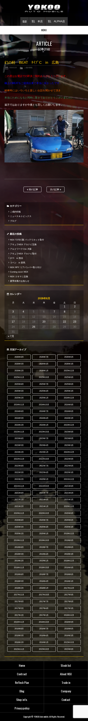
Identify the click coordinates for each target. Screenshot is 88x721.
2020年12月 (69, 506)
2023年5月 (19, 445)
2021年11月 (19, 486)
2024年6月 (68, 411)
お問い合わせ (24, 21)
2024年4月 (43, 418)
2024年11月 (19, 405)
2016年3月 (68, 635)
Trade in (66, 682)
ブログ (13, 221)
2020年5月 (19, 527)
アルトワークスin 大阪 (21, 249)
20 (44, 321)
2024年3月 (68, 418)
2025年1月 (43, 398)
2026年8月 (19, 357)
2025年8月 (19, 384)
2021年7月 (43, 493)
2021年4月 (43, 499)
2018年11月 (19, 567)
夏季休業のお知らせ (19, 281)
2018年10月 (44, 567)
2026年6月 (68, 357)
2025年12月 (69, 371)
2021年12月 (69, 479)
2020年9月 (68, 513)
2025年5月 (19, 391)
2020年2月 (19, 533)
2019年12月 (69, 533)
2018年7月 (43, 574)
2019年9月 (68, 540)
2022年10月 (44, 459)
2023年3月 (68, 445)
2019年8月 (19, 547)
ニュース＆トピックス (20, 216)
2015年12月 (69, 642)
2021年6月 (68, 493)
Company (66, 691)
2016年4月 (43, 635)
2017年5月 (19, 608)
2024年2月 (19, 425)
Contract (22, 674)
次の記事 (55, 189)
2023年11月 (19, 432)
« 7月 (11, 336)
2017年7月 (43, 601)
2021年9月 (68, 486)
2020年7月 (43, 520)
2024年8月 (19, 411)
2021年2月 (19, 506)
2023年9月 (68, 432)
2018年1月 (43, 588)
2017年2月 (19, 615)
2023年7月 (43, 438)
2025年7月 (43, 384)
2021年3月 (68, 499)
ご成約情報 (28, 67)
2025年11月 (19, 377)
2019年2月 (19, 561)
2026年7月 (43, 357)
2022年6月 (68, 466)
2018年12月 (69, 561)
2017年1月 (43, 615)
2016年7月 (43, 629)
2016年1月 (43, 642)
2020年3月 (68, 527)
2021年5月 (19, 499)
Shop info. (22, 699)
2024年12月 (69, 398)
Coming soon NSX (19, 272)
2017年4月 (43, 608)
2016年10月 (44, 622)
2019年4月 (43, 554)
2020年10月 (44, 513)
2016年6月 (68, 629)
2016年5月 (19, 635)
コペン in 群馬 (17, 262)
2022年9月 (68, 459)
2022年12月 (69, 452)
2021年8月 (19, 493)
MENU (44, 30)
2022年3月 (68, 472)
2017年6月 (68, 601)
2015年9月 (68, 649)
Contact (66, 699)
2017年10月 (44, 595)
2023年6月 (68, 438)
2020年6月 (68, 520)
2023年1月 (43, 452)
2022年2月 (19, 479)
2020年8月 (19, 520)
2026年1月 (43, 371)
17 (13, 321)
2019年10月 (44, 540)
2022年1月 (43, 479)
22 (64, 321)
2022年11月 (19, 459)
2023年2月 (19, 452)
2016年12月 (69, 615)
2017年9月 (68, 595)
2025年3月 (68, 391)
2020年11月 (19, 513)
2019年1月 (43, 561)
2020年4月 (43, 527)
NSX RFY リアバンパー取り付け (25, 267)
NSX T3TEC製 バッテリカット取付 (27, 240)
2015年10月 (44, 649)
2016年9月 (68, 622)
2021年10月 (44, 486)
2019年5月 (19, 554)
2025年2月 (19, 398)
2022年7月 (43, 466)
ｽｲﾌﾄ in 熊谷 (16, 258)
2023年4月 (43, 445)
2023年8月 (19, 438)
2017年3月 (68, 608)
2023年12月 (69, 425)
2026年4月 (43, 364)
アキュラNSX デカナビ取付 (23, 253)
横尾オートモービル (44, 8)
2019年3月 (68, 554)
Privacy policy (22, 708)
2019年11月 (19, 540)
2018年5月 (19, 581)
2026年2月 (19, 371)
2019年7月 (43, 547)
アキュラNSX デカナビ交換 (23, 244)
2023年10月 (44, 432)
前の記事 (33, 189)
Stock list (66, 665)
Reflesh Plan (22, 682)
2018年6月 (68, 574)
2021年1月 (43, 506)
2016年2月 (19, 642)
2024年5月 (19, 418)
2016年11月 (19, 622)
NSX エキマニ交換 (19, 276)
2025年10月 (44, 377)
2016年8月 (19, 629)
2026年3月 (68, 364)
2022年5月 (19, 472)
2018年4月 (43, 581)
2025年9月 (68, 377)
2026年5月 (19, 364)
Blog (22, 691)
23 (74, 321)
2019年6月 (68, 547)
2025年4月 (43, 391)
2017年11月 (19, 595)
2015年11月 (19, 649)
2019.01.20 (13, 67)
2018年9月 (68, 567)
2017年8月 (19, 601)
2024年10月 (44, 405)
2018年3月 (68, 581)
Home (22, 665)
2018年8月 (19, 574)
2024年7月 (43, 411)
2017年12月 (69, 588)
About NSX (66, 674)
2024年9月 (68, 405)
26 (33, 326)
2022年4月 (43, 472)
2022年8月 (19, 466)
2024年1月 (43, 425)
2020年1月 (43, 533)
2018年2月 (19, 588)
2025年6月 (68, 384)
